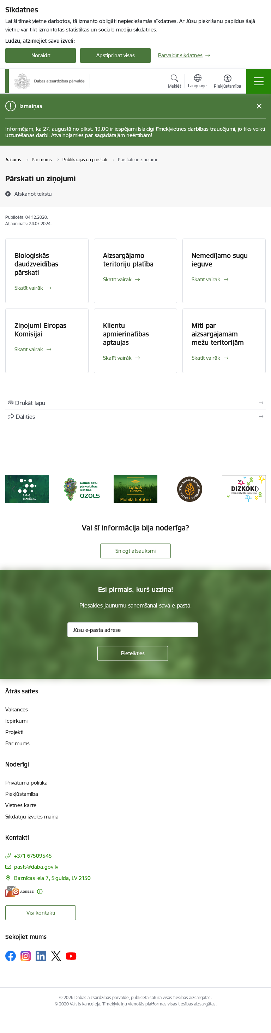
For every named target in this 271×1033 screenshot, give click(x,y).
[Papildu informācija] (39, 891)
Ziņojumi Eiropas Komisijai (40, 329)
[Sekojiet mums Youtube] (71, 955)
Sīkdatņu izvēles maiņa (32, 816)
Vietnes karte (20, 805)
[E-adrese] (19, 891)
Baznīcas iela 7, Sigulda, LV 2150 (52, 878)
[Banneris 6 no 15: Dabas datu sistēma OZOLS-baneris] (81, 488)
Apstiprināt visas (115, 55)
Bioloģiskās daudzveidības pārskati (36, 264)
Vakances (16, 709)
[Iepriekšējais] (13, 489)
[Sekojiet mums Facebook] (10, 956)
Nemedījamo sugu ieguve (220, 259)
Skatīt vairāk (28, 287)
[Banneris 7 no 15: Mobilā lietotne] (135, 488)
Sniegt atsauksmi (135, 550)
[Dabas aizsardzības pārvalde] (49, 81)
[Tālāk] (257, 489)
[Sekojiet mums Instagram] (25, 956)
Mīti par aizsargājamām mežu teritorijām (218, 334)
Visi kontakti (40, 912)
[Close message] (259, 106)
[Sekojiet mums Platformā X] (56, 956)
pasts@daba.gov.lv (36, 866)
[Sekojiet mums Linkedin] (41, 956)
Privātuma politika (26, 782)
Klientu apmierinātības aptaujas (126, 334)
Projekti (14, 732)
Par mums (17, 743)
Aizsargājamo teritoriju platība (128, 259)
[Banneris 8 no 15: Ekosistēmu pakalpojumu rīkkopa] (190, 488)
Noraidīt (40, 55)
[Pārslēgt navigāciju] (258, 81)
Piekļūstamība (21, 794)
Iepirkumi (16, 720)
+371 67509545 (33, 855)
